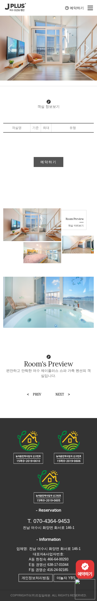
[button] (87, 48)
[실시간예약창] (85, 569)
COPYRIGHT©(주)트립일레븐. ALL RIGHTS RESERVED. (49, 595)
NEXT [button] (63, 394)
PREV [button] (34, 394)
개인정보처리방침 (36, 578)
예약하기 (48, 162)
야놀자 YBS (66, 578)
